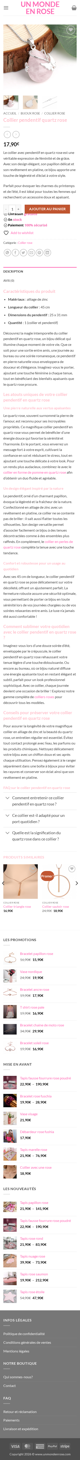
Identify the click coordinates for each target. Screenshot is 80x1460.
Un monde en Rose (40, 8)
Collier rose (54, 113)
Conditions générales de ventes (27, 1342)
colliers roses (44, 697)
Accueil (9, 113)
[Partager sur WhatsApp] (7, 252)
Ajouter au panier (47, 209)
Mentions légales (16, 1351)
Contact (9, 1385)
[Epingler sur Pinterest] (39, 252)
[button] (6, 7)
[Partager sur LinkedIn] (47, 252)
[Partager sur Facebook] (15, 252)
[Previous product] (15, 134)
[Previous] (10, 58)
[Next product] (7, 134)
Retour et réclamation (20, 1411)
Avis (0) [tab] (8, 280)
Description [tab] (13, 271)
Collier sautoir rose (55, 906)
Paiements (11, 1420)
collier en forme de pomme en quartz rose (34, 472)
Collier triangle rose (17, 906)
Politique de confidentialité (24, 1334)
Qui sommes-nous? (18, 1377)
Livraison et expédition (20, 1429)
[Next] (70, 58)
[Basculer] (7, 798)
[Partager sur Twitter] (23, 252)
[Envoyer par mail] (31, 252)
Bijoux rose (30, 113)
